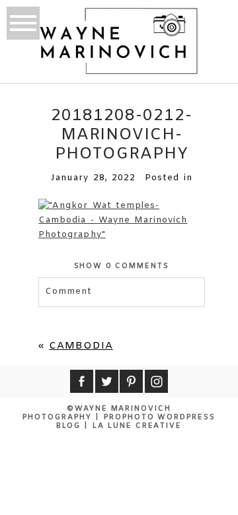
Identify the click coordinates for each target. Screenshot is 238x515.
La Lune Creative (137, 425)
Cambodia (80, 346)
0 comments (122, 266)
